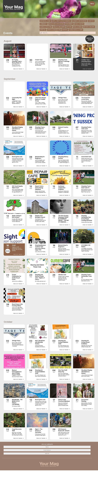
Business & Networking (79, 21)
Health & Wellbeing (59, 26)
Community (43, 23)
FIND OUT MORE (17, 68)
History (69, 26)
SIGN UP (47, 453)
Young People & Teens (76, 29)
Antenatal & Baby (45, 21)
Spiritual (43, 29)
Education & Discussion (56, 23)
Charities (91, 21)
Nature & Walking (89, 26)
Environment (69, 23)
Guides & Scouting (45, 26)
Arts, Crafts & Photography (62, 21)
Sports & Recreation (53, 29)
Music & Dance (77, 26)
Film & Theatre (79, 23)
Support (64, 29)
